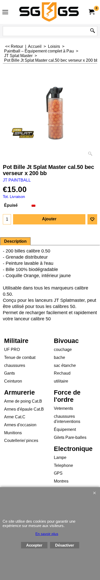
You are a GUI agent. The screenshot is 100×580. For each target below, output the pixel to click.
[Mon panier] (91, 12)
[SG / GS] (49, 12)
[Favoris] (92, 219)
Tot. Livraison (14, 197)
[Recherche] (92, 31)
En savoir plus (46, 534)
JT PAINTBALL (17, 180)
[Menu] (5, 12)
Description (15, 241)
